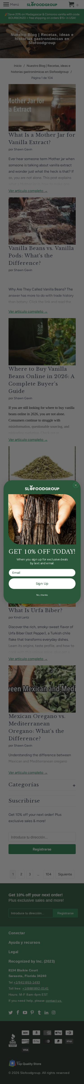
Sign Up (42, 584)
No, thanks (42, 594)
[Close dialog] (75, 485)
